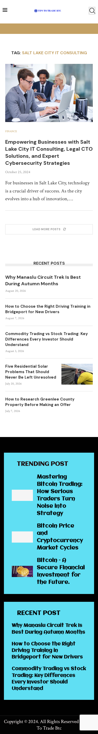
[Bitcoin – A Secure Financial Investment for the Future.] (22, 571)
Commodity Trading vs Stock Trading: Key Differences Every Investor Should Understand (46, 339)
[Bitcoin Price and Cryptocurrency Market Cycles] (22, 537)
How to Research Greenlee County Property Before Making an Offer (39, 402)
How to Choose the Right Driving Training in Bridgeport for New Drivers (47, 309)
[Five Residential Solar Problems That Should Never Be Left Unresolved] (77, 374)
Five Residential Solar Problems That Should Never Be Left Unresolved (30, 372)
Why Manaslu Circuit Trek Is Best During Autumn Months (43, 280)
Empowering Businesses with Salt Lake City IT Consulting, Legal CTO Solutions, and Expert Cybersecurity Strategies (49, 152)
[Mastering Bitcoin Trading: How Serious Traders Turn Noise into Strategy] (22, 495)
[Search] (92, 11)
